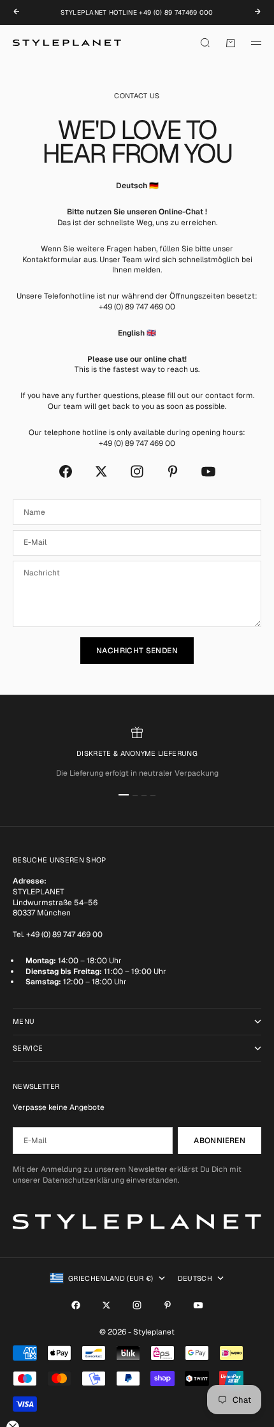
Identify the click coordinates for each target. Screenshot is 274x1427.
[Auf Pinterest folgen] (172, 471)
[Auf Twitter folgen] (101, 471)
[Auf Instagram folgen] (137, 471)
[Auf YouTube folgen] (208, 471)
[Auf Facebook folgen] (65, 471)
